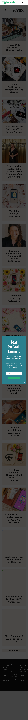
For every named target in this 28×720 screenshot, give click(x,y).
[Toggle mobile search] (22, 2)
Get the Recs (14, 378)
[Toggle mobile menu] (25, 2)
